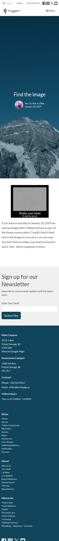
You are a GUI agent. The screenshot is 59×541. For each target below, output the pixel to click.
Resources (7, 438)
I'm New (6, 472)
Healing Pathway (10, 522)
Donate (5, 452)
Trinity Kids (7, 502)
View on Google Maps (13, 351)
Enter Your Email (10, 303)
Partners (6, 485)
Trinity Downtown (11, 425)
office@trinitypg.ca (19, 387)
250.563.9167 (33, 3)
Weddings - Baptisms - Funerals (17, 526)
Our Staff (6, 469)
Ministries (6, 428)
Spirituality (7, 448)
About (5, 422)
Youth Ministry (9, 506)
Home (4, 418)
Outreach (6, 519)
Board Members (9, 479)
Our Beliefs (7, 475)
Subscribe (11, 315)
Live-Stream (7, 442)
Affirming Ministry (10, 445)
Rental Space (8, 482)
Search (20, 3)
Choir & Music (8, 516)
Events (5, 432)
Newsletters (8, 489)
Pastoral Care (8, 512)
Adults (5, 509)
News (4, 435)
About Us (6, 465)
